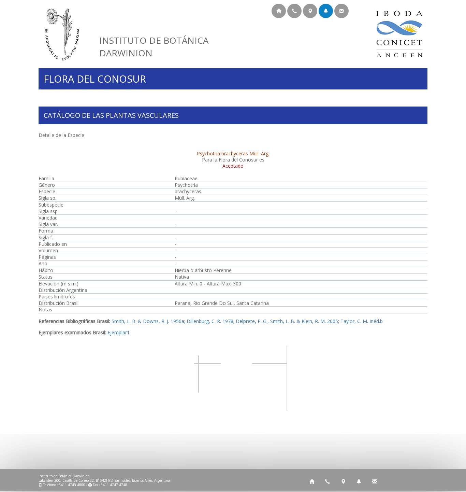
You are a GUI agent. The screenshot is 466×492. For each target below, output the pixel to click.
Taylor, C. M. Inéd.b (361, 321)
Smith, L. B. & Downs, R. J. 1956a (148, 321)
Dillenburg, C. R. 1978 (210, 321)
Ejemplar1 (118, 332)
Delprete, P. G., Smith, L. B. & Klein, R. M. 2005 (287, 321)
